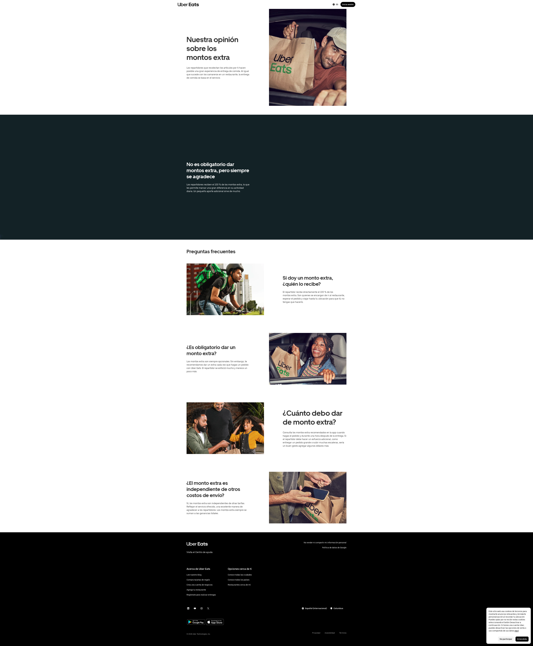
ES (337, 4)
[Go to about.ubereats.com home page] (188, 4)
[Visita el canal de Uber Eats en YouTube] (195, 608)
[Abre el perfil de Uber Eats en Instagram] (201, 608)
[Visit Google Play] (196, 622)
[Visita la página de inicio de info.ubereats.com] (239, 546)
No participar (506, 639)
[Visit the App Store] (215, 622)
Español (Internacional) (316, 608)
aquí (517, 631)
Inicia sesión (348, 4)
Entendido (522, 639)
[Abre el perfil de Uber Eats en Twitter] (208, 608)
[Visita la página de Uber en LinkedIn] (188, 608)
